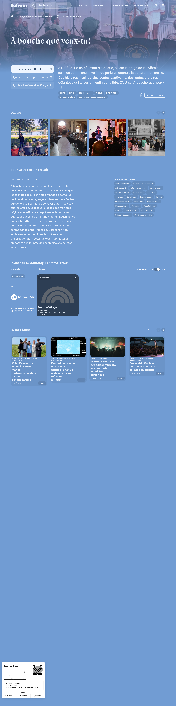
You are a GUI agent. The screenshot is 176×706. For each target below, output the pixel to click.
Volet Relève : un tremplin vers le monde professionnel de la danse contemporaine (24, 371)
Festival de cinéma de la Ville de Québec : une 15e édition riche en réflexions (63, 370)
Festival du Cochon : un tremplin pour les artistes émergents (142, 366)
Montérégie (20, 16)
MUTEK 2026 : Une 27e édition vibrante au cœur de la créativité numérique (103, 368)
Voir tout (151, 330)
